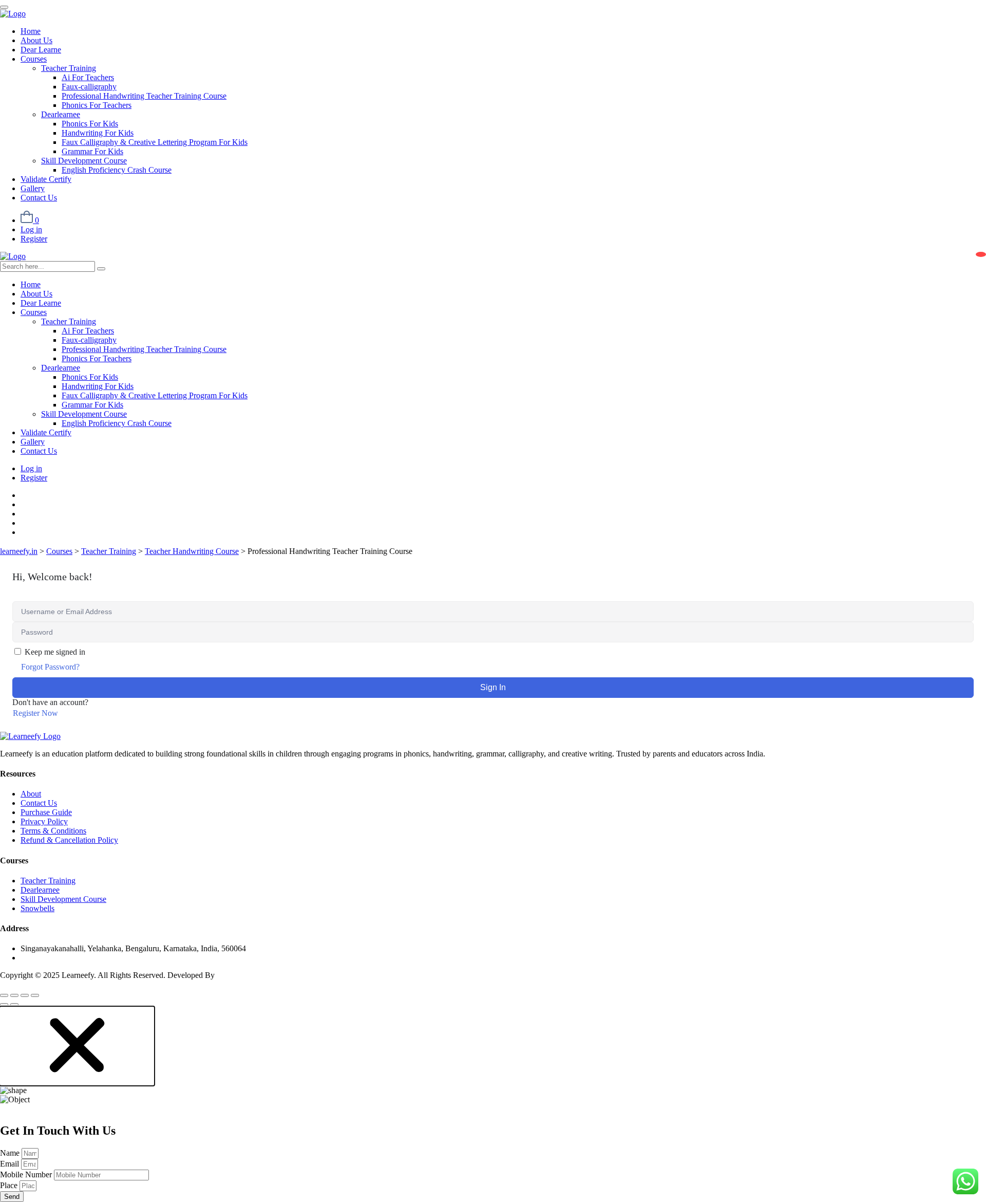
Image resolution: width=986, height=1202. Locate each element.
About (31, 793)
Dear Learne (41, 49)
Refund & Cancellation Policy (69, 840)
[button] (77, 1081)
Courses (34, 58)
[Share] (25, 995)
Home (31, 31)
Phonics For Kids (90, 123)
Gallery (33, 188)
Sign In (493, 687)
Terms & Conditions (53, 830)
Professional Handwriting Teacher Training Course (144, 95)
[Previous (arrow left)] (4, 1004)
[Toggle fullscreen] (14, 995)
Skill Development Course (84, 160)
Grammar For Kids (92, 151)
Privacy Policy (44, 821)
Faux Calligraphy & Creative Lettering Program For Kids (155, 142)
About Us (36, 40)
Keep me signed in (55, 652)
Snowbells (37, 908)
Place (10, 1185)
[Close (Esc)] (35, 995)
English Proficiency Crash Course (117, 169)
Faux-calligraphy (89, 86)
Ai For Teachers (88, 77)
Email (10, 1163)
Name (11, 1153)
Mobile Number (27, 1174)
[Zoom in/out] (4, 995)
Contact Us (39, 197)
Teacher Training (68, 68)
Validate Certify (46, 179)
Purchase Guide (46, 812)
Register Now (35, 713)
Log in (31, 229)
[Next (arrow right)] (14, 1004)
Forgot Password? (50, 666)
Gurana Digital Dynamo (256, 975)
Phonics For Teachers (96, 105)
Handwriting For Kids (98, 132)
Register (34, 238)
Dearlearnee (60, 114)
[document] (493, 1104)
